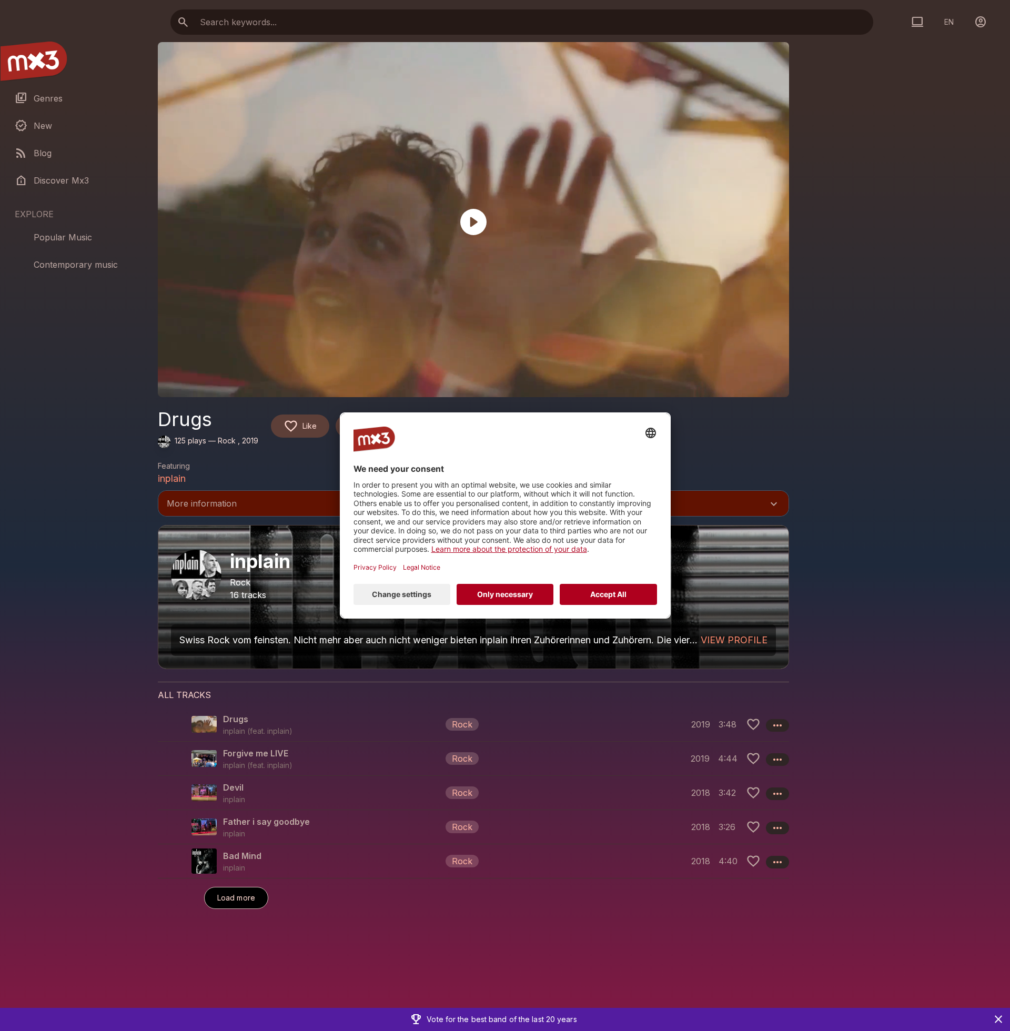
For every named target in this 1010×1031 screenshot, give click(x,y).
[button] (473, 724)
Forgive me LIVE (255, 753)
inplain (172, 478)
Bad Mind (242, 856)
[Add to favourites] (753, 724)
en (949, 21)
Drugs (235, 719)
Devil (233, 787)
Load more (236, 897)
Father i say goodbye (266, 821)
